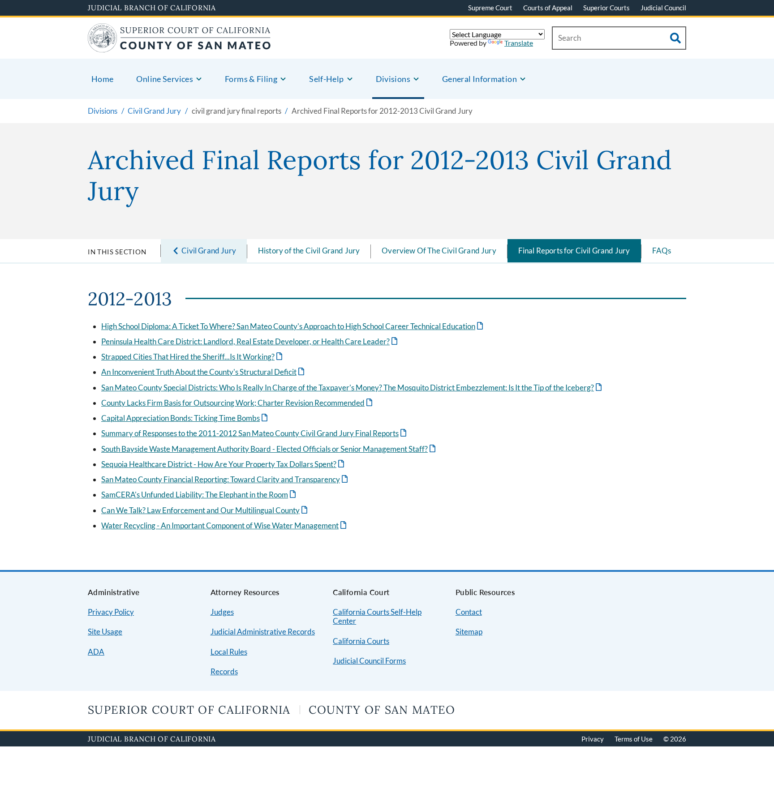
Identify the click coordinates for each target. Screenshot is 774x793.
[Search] (675, 38)
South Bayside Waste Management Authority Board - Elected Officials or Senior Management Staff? (269, 449)
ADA (96, 651)
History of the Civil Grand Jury (309, 250)
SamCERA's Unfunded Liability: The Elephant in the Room (199, 494)
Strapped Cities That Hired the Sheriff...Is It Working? (192, 356)
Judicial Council (663, 8)
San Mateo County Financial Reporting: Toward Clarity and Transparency (225, 479)
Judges (222, 612)
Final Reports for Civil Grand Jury (574, 250)
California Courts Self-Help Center (377, 616)
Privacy (592, 739)
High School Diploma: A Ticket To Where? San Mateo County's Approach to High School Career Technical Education (293, 326)
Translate (518, 43)
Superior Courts (606, 8)
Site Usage (105, 631)
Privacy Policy (111, 612)
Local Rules (229, 651)
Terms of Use (634, 739)
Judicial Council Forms (369, 660)
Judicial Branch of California (152, 7)
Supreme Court (490, 8)
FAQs (661, 250)
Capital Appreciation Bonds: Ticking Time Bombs (185, 418)
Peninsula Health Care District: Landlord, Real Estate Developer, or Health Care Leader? (250, 341)
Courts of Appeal (547, 8)
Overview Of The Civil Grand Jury (439, 250)
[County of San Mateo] (179, 47)
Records (224, 671)
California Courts (361, 641)
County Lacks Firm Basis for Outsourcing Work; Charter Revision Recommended (237, 402)
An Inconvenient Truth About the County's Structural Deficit (203, 372)
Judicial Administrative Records (263, 631)
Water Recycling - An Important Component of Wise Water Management (224, 525)
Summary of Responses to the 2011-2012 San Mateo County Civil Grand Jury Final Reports (254, 433)
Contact (469, 612)
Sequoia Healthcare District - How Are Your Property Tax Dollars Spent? (223, 464)
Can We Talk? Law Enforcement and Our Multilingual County (205, 510)
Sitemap (469, 631)
